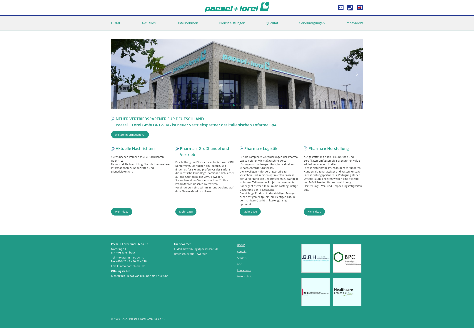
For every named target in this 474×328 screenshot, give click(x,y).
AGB (239, 264)
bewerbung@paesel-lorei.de (200, 249)
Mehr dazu (121, 211)
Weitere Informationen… (130, 134)
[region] (237, 74)
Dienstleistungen (232, 23)
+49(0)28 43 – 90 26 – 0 (130, 257)
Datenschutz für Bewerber (190, 254)
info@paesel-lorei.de (132, 266)
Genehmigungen (312, 23)
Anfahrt (241, 257)
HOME (116, 23)
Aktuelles (149, 23)
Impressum (244, 270)
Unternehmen (187, 23)
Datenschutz (245, 276)
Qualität (272, 23)
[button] (117, 74)
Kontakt (241, 251)
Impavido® (354, 23)
